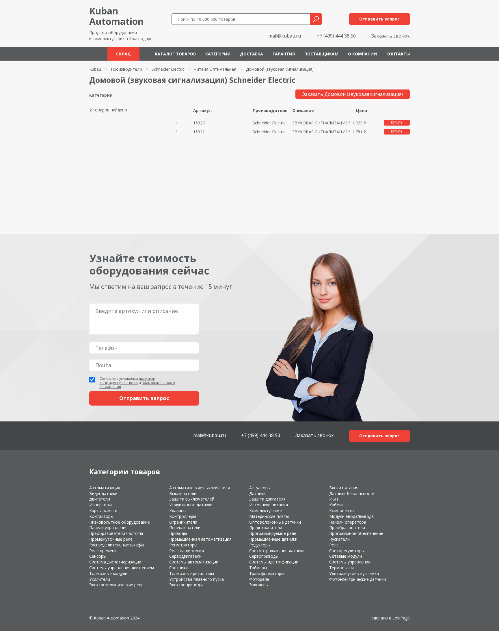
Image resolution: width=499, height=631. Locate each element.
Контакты (398, 54)
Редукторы (260, 545)
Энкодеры (259, 584)
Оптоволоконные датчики (275, 522)
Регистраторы (183, 545)
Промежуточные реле (111, 539)
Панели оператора (347, 522)
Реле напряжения (186, 550)
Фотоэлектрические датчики (357, 579)
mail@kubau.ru (284, 36)
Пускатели (339, 539)
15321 (199, 132)
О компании (362, 54)
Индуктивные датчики (191, 504)
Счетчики (178, 567)
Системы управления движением (121, 567)
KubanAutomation (116, 16)
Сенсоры (97, 556)
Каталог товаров (175, 54)
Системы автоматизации (193, 562)
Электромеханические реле (116, 584)
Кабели (336, 504)
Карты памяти (103, 510)
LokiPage (401, 618)
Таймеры (258, 567)
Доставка (251, 54)
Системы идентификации (273, 562)
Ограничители (183, 522)
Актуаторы (260, 487)
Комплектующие (265, 510)
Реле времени (103, 550)
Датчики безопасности (352, 493)
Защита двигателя (267, 499)
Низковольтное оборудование (119, 522)
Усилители (99, 579)
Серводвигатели (185, 556)
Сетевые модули (345, 556)
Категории (217, 54)
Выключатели (182, 493)
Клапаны (177, 510)
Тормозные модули (108, 573)
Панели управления (108, 527)
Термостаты (341, 567)
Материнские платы (269, 516)
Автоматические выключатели (199, 487)
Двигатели (99, 499)
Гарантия (284, 54)
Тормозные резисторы (191, 573)
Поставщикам (321, 54)
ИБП (333, 499)
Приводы (178, 533)
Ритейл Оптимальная (215, 69)
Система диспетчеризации (115, 562)
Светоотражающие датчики (277, 550)
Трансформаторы (266, 573)
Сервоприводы (263, 556)
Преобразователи (347, 527)
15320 (199, 123)
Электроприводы (186, 584)
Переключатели (184, 527)
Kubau (95, 69)
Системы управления (349, 562)
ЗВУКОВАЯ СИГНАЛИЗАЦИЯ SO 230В (321, 123)
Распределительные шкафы (116, 545)
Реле (334, 545)
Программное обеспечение (356, 533)
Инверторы (100, 504)
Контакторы (101, 516)
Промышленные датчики (273, 539)
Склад (123, 54)
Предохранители (265, 527)
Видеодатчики (103, 493)
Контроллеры (182, 516)
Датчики (257, 493)
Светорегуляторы (346, 550)
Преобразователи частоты (116, 533)
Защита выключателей (191, 499)
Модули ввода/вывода (351, 516)
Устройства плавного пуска (196, 579)
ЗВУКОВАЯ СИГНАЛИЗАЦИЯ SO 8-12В (321, 132)
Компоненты (341, 510)
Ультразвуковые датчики (354, 573)
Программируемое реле (272, 533)
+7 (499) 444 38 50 (336, 36)
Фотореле (259, 579)
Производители (126, 69)
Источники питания (268, 504)
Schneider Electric (168, 69)
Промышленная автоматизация (200, 539)
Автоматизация (104, 487)
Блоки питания (343, 487)
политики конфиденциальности (127, 380)
